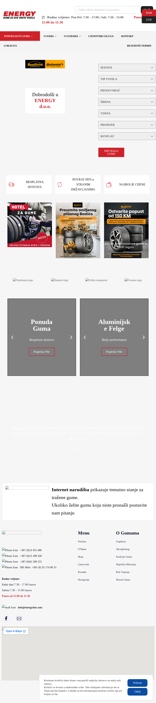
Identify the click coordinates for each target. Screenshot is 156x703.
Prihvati (137, 682)
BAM (147, 12)
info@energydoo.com (30, 607)
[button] (12, 337)
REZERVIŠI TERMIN (139, 45)
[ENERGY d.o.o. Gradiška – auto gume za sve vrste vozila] (19, 18)
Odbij (138, 691)
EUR (147, 19)
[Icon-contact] (19, 618)
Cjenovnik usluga (101, 36)
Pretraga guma (111, 152)
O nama (49, 36)
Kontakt (127, 36)
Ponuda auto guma (17, 36)
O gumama (71, 36)
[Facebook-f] (6, 618)
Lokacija (10, 45)
